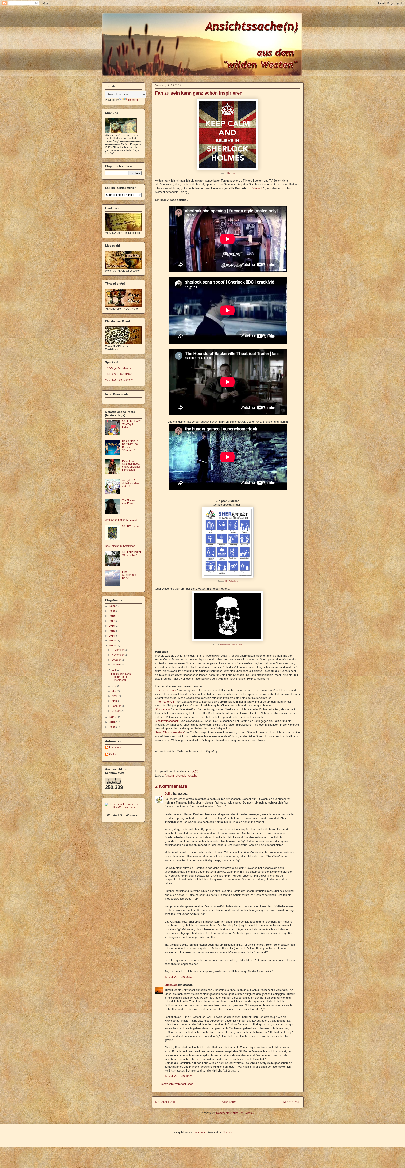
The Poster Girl (165, 701)
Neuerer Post (165, 1102)
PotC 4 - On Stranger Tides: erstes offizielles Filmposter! (131, 465)
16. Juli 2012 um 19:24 (178, 1075)
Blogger (227, 1132)
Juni (114, 686)
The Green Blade (166, 690)
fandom (169, 775)
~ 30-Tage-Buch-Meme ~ (119, 368)
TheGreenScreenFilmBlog (231, 644)
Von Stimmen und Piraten (129, 502)
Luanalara (171, 984)
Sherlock (257, 188)
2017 (112, 620)
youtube (192, 775)
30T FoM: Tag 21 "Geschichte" (131, 554)
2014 (112, 635)
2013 (112, 640)
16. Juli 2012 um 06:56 (178, 976)
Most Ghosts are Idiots (170, 732)
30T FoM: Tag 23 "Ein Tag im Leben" (131, 424)
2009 (112, 726)
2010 (112, 722)
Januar (116, 710)
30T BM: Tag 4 (130, 526)
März (115, 700)
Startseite (229, 1102)
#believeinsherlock (167, 721)
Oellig (168, 793)
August (116, 664)
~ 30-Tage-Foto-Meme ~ (119, 379)
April (115, 696)
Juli (114, 669)
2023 (112, 606)
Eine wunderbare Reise (129, 575)
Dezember (118, 649)
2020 (112, 611)
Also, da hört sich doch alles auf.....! (130, 483)
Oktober (117, 659)
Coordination (163, 709)
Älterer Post (291, 1102)
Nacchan (231, 173)
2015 (112, 630)
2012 (112, 645)
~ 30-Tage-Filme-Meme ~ (119, 374)
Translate (133, 99)
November (118, 654)
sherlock (181, 775)
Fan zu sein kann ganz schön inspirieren (198, 93)
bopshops (200, 1132)
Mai (114, 691)
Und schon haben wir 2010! (121, 519)
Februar (117, 706)
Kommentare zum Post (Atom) (235, 1113)
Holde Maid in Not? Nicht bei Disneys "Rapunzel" (130, 446)
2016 (112, 625)
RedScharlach (231, 581)
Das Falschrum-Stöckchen (120, 546)
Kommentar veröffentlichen (176, 1083)
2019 (112, 615)
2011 (112, 717)
